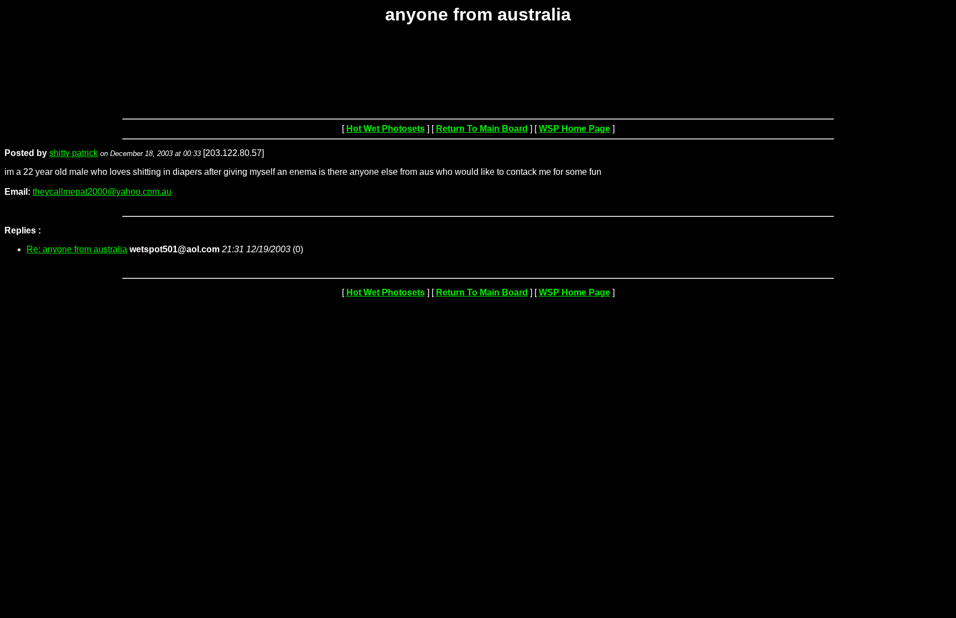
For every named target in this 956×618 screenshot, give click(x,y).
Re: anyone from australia (77, 249)
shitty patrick (73, 153)
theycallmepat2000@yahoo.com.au (102, 191)
